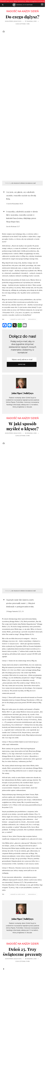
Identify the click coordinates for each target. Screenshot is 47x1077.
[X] (14, 325)
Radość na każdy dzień (22, 11)
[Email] (24, 325)
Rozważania (32, 319)
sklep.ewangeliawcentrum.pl (35, 1)
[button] (2, 147)
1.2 (3, 127)
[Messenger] (9, 325)
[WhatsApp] (19, 325)
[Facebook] (4, 325)
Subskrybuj (8, 183)
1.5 (3, 130)
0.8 (3, 121)
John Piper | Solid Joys (13, 21)
